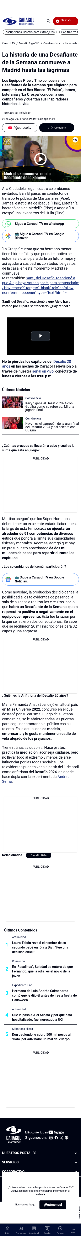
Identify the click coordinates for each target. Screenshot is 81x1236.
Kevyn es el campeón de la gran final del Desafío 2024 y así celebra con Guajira (52, 427)
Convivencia (50, 43)
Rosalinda (18, 961)
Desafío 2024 (39, 855)
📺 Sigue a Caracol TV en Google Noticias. (39, 579)
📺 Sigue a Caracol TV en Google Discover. (39, 236)
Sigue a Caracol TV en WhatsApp (39, 224)
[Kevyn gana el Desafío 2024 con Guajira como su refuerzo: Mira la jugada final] (12, 402)
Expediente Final (22, 985)
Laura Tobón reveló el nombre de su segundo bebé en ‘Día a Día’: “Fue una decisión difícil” (40, 947)
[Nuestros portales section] (76, 1153)
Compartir (60, 127)
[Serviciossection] (76, 1162)
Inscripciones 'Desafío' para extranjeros (30, 32)
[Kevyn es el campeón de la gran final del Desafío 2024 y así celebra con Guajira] (12, 423)
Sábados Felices (22, 1028)
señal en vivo (43, 371)
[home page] (18, 21)
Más (73, 1232)
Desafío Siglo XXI (29, 43)
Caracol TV (8, 43)
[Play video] (40, 159)
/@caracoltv (22, 128)
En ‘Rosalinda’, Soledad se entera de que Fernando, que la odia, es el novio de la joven (42, 971)
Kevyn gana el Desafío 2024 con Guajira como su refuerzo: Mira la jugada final (49, 406)
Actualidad (19, 937)
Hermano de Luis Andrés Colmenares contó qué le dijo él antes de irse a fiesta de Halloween (44, 995)
